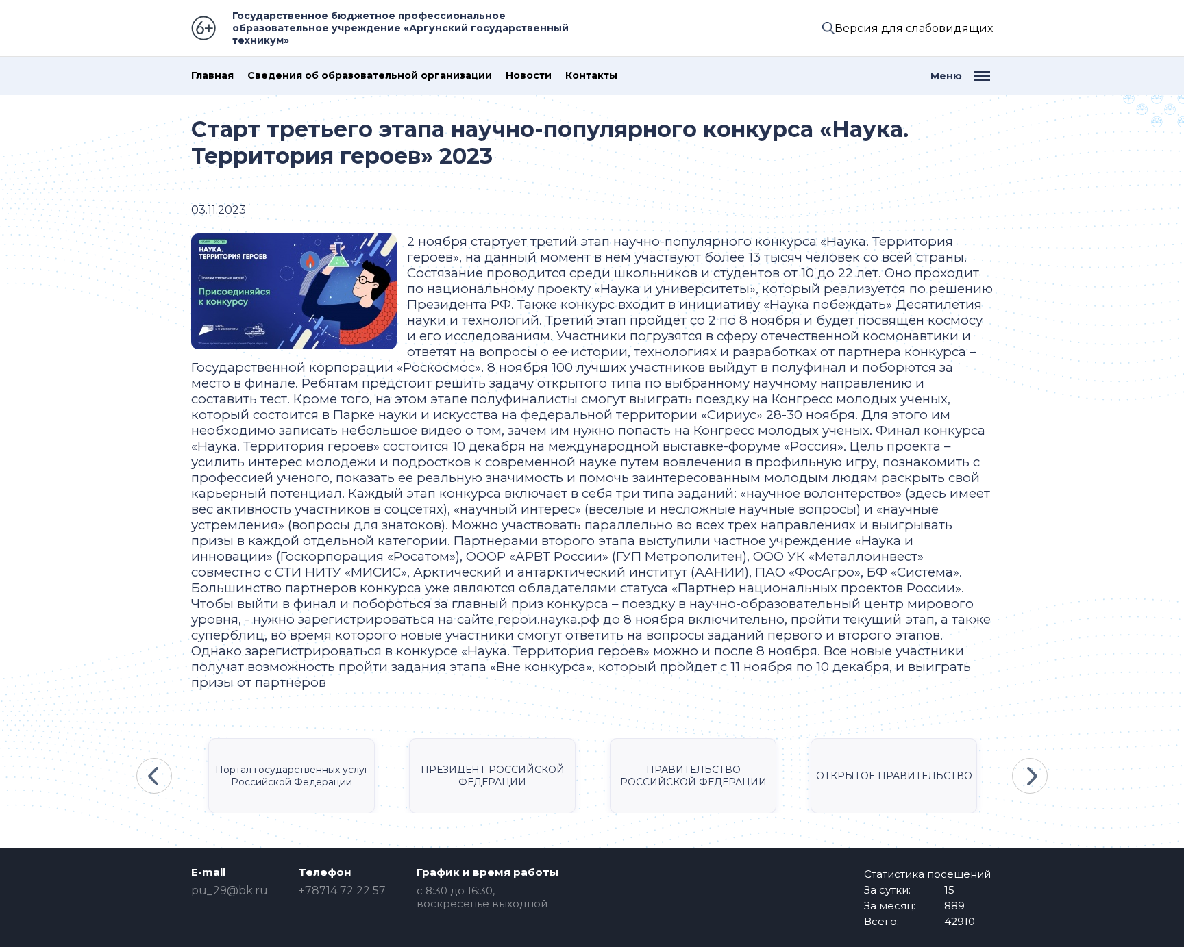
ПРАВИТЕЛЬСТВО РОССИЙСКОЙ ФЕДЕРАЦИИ (693, 775)
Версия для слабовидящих (914, 28)
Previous (154, 776)
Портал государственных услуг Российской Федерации (292, 775)
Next (1030, 776)
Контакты (591, 75)
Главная (212, 75)
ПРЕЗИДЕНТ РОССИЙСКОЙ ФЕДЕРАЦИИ (493, 775)
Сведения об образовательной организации (369, 75)
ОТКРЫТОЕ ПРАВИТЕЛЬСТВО (894, 776)
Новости (529, 75)
